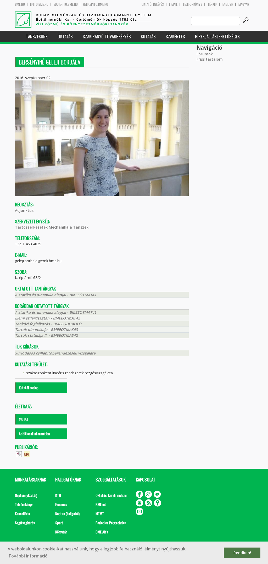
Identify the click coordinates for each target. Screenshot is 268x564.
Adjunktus (24, 210)
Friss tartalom (210, 59)
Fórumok (205, 53)
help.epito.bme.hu (95, 4)
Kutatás (148, 36)
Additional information (34, 433)
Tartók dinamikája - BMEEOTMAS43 (46, 329)
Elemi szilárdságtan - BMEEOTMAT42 (47, 318)
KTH (58, 495)
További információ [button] (28, 556)
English (227, 4)
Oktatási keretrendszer (112, 495)
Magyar (243, 4)
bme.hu (20, 4)
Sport (59, 522)
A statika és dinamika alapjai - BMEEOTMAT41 (55, 294)
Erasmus (61, 504)
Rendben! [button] (242, 552)
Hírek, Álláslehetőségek (217, 36)
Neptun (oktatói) (26, 495)
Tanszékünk (37, 36)
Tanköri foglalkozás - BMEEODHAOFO (48, 323)
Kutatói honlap (28, 387)
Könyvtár (61, 531)
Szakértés (175, 36)
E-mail (173, 4)
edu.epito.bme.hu (66, 4)
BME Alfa (102, 531)
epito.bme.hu (39, 4)
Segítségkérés (25, 522)
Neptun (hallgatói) (67, 513)
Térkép (212, 4)
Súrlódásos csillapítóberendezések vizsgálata (55, 353)
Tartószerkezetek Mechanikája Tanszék (51, 227)
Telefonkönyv (192, 4)
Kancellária (22, 513)
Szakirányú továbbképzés (107, 36)
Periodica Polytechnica (111, 522)
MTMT (100, 513)
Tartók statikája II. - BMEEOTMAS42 (46, 335)
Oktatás (65, 36)
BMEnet (101, 504)
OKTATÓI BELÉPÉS (153, 4)
